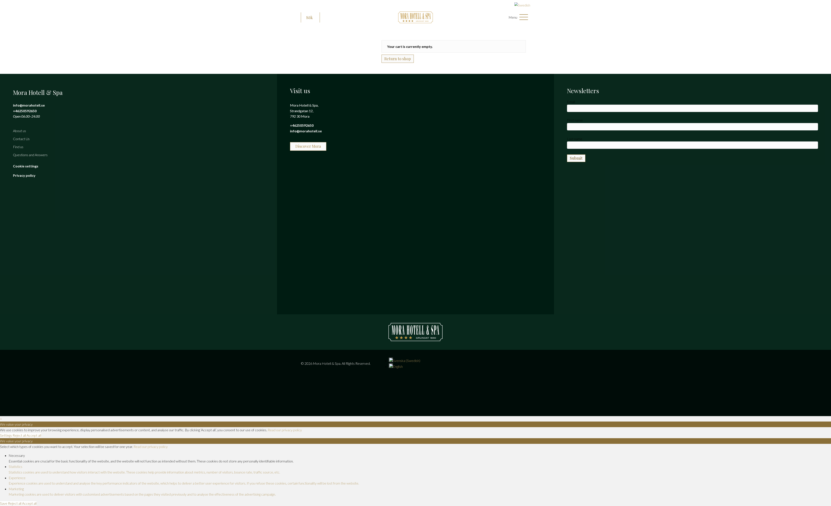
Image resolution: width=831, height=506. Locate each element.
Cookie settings (25, 166)
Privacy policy (24, 175)
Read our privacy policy (285, 430)
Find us (18, 147)
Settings (6, 435)
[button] (310, 18)
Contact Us (21, 139)
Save (4, 503)
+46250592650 (25, 111)
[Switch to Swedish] (522, 5)
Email (571, 102)
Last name (574, 139)
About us (19, 131)
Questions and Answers (30, 155)
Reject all (20, 435)
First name (575, 120)
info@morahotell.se (29, 105)
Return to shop (397, 58)
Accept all (34, 435)
